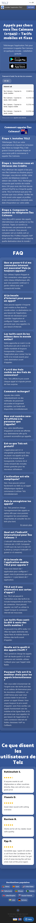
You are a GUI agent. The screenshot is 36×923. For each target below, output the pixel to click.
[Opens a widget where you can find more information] (28, 919)
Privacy (12, 916)
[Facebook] (18, 910)
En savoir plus (26, 525)
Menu (31, 3)
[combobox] (6, 81)
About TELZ (22, 916)
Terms (16, 916)
